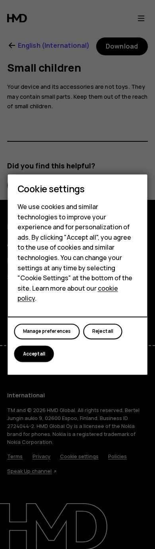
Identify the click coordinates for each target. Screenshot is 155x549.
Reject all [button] (103, 331)
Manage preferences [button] (47, 331)
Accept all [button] (34, 354)
